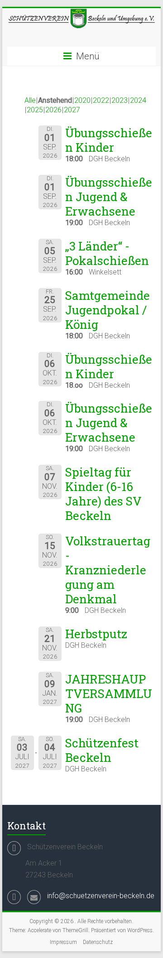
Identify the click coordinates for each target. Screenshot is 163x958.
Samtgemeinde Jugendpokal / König (107, 310)
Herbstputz (96, 633)
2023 (119, 100)
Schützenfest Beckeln (102, 750)
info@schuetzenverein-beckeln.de (100, 895)
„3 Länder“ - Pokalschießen (107, 253)
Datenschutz (98, 942)
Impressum (63, 942)
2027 (72, 110)
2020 (82, 100)
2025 (35, 110)
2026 (53, 110)
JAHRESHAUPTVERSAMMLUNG (108, 693)
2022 (101, 100)
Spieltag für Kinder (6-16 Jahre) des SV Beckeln (103, 493)
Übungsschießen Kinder (108, 140)
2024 (138, 100)
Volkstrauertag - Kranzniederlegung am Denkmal (107, 570)
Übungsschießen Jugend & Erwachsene (108, 196)
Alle (30, 100)
